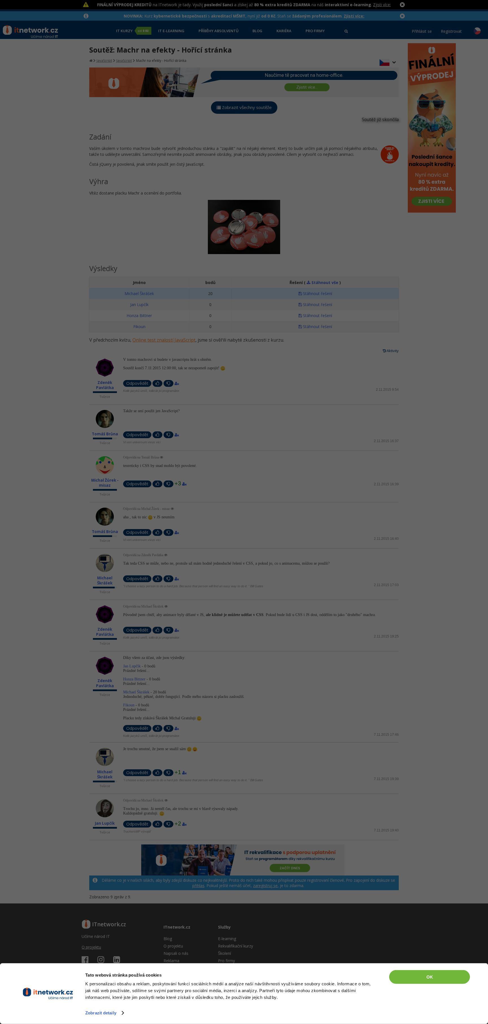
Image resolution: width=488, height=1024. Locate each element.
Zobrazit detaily (100, 1012)
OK (429, 977)
